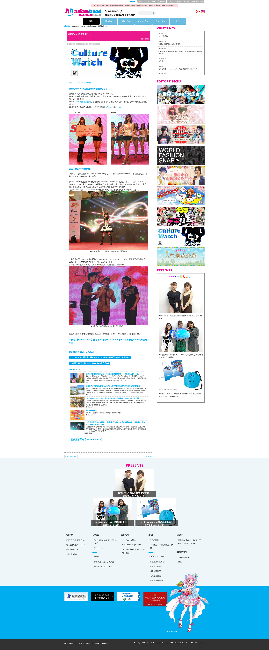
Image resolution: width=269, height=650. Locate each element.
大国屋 (160, 61)
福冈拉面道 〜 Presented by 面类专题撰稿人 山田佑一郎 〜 (179, 69)
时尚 (82, 44)
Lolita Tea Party (72, 554)
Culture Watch (81, 26)
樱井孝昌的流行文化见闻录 (105, 566)
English (170, 1)
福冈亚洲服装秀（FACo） (76, 544)
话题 (91, 21)
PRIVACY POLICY (84, 643)
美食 (86, 44)
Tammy (110, 107)
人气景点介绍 (155, 576)
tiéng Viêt (186, 1)
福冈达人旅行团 (156, 580)
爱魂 (180, 562)
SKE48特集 (154, 540)
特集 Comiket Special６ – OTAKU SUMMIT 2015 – (189, 542)
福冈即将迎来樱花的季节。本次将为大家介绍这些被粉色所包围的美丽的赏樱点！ (113, 386)
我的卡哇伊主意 (72, 549)
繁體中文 (162, 1)
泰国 (73, 44)
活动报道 (92, 44)
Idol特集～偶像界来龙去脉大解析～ (161, 546)
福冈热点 (109, 21)
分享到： (72, 82)
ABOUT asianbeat (101, 643)
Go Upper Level (72, 456)
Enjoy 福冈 (143, 21)
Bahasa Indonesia (197, 1)
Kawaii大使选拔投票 (83, 101)
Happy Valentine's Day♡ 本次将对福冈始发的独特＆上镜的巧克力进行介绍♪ (113, 398)
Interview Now (184, 557)
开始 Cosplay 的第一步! (131, 544)
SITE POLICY (69, 643)
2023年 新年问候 (91, 411)
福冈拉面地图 (155, 571)
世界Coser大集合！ (130, 540)
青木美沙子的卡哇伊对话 (104, 562)
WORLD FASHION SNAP (76, 540)
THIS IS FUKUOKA (157, 562)
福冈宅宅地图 (155, 566)
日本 (69, 44)
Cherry (118, 107)
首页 (68, 26)
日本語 (140, 1)
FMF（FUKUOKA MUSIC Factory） (105, 542)
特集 (178, 21)
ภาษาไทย (178, 1)
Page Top (149, 456)
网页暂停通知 (163, 36)
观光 (98, 44)
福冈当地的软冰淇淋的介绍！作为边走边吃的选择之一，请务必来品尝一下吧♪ (112, 374)
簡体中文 (154, 1)
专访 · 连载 (161, 21)
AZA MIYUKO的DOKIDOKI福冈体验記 (133, 551)
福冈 (77, 44)
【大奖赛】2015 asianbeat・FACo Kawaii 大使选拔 (89, 363)
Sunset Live (98, 548)
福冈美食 (126, 21)
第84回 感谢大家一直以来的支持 (169, 44)
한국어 (147, 1)
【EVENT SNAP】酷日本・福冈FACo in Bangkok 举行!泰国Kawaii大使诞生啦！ (100, 357)
